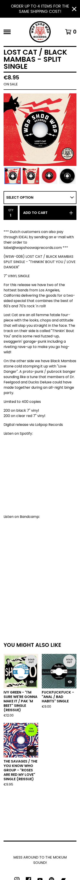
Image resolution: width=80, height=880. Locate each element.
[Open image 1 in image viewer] (40, 129)
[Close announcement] (74, 9)
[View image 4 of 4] (67, 176)
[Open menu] (7, 32)
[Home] (40, 31)
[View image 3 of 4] (49, 176)
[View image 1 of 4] (12, 176)
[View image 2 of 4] (31, 176)
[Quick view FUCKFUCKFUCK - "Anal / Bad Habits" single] (70, 682)
